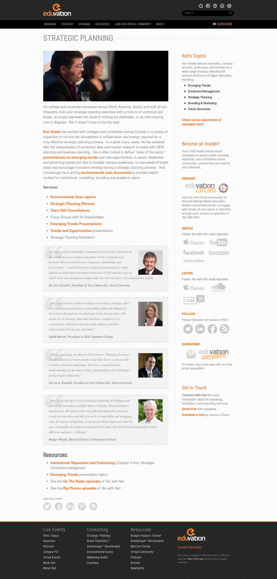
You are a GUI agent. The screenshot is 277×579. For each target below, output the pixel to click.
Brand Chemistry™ (98, 541)
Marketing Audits (97, 557)
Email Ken (189, 409)
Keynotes (49, 541)
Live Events (54, 529)
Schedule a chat (193, 414)
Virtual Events (51, 557)
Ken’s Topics (51, 536)
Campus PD (50, 552)
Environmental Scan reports (73, 196)
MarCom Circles (141, 546)
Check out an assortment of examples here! (201, 122)
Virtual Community (142, 552)
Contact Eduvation (189, 547)
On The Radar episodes (82, 481)
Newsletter (138, 568)
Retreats (48, 546)
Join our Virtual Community (133, 24)
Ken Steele (51, 131)
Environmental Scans (100, 552)
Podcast (136, 557)
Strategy (67, 24)
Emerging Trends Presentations (75, 223)
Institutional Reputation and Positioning (82, 462)
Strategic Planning (98, 536)
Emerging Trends (64, 474)
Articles (135, 563)
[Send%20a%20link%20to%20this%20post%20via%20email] (93, 506)
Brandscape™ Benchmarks (103, 546)
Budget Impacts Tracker (146, 536)
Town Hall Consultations (70, 210)
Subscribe (224, 24)
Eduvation (80, 10)
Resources (102, 24)
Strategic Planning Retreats (72, 203)
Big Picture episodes (80, 488)
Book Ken (49, 563)
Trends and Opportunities (71, 230)
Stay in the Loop (195, 558)
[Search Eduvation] (230, 13)
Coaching (93, 563)
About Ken (49, 568)
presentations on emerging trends (70, 157)
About (160, 24)
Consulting (97, 529)
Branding (50, 24)
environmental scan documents (106, 172)
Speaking (84, 24)
